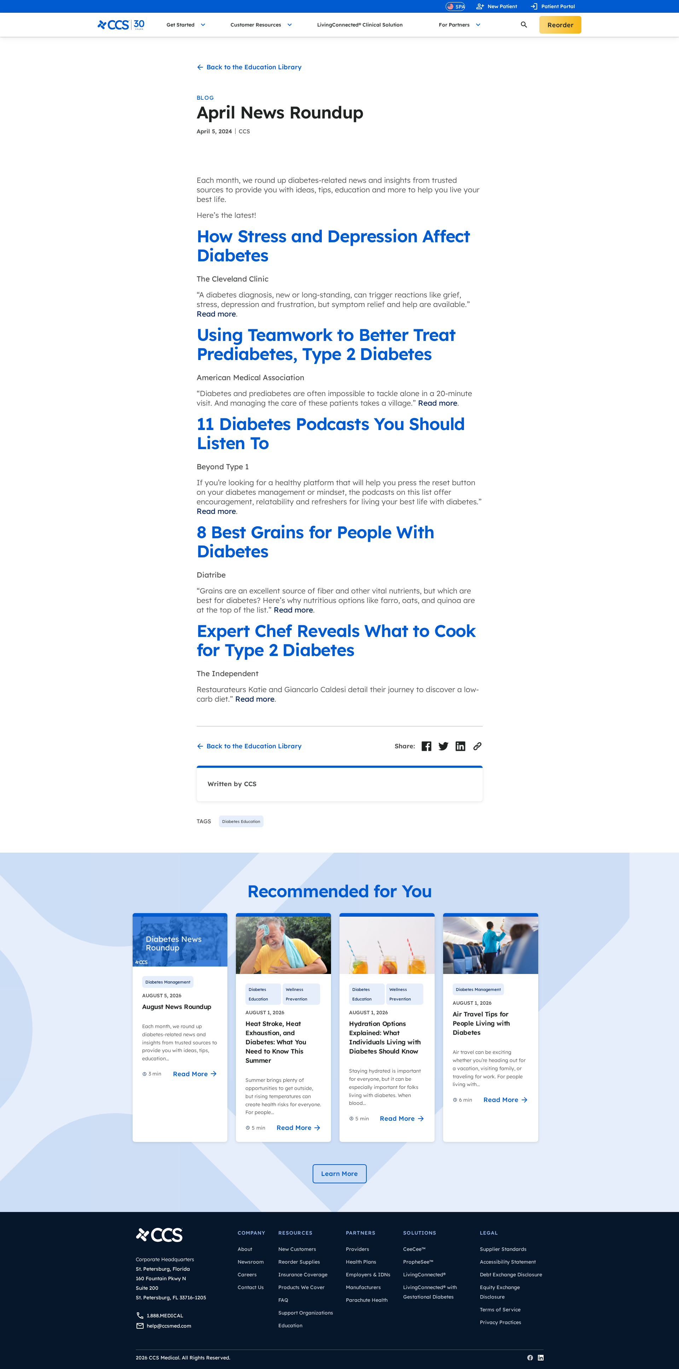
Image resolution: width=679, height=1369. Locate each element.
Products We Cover (301, 1287)
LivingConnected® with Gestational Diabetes (430, 1292)
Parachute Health (367, 1300)
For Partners (454, 25)
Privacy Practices (500, 1322)
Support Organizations (305, 1313)
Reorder (560, 25)
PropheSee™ (418, 1262)
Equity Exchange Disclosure (500, 1292)
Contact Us (251, 1287)
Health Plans (361, 1262)
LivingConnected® (424, 1274)
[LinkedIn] (541, 1358)
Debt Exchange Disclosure (511, 1274)
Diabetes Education (258, 994)
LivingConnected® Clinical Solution (360, 25)
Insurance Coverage (302, 1274)
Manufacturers (363, 1287)
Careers (247, 1274)
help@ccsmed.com (169, 1326)
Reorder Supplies (299, 1262)
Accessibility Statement (508, 1262)
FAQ (283, 1300)
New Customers (297, 1249)
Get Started (181, 25)
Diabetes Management (167, 982)
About (245, 1249)
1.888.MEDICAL (165, 1315)
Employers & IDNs (368, 1274)
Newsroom (251, 1262)
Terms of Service (500, 1309)
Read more (216, 313)
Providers (357, 1249)
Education (290, 1325)
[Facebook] (530, 1358)
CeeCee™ (414, 1249)
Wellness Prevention (296, 994)
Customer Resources (256, 25)
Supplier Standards (503, 1249)
